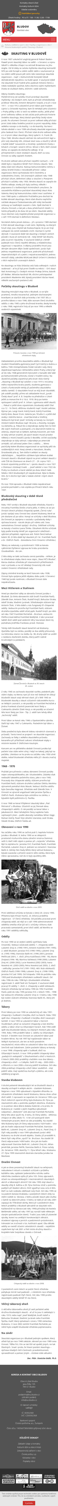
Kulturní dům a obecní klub (29, 1447)
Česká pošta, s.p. (29, 1454)
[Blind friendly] (29, 1487)
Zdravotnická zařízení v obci (29, 1450)
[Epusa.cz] (8, 1482)
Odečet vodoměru (29, 9)
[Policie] (22, 1477)
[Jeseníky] (22, 1482)
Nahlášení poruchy (31, 13)
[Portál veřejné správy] (8, 1477)
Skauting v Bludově (35, 47)
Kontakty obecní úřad (29, 3)
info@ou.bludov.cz (29, 1400)
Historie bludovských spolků (16, 47)
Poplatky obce (29, 1461)
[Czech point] (50, 1482)
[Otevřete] (36, 1477)
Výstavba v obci (29, 1457)
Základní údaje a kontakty (29, 1443)
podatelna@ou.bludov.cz (29, 1394)
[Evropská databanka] (50, 1477)
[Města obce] (36, 1482)
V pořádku (29, 1503)
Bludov (23, 26)
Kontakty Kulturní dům (29, 6)
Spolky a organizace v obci (40, 45)
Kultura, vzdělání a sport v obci (17, 45)
